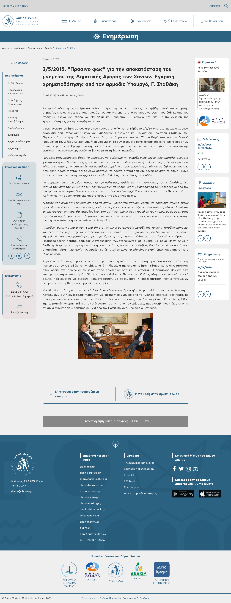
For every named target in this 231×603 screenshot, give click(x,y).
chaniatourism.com (91, 485)
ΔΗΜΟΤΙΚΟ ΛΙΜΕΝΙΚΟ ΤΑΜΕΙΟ (69, 583)
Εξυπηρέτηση (108, 21)
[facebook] (174, 469)
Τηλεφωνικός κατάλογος (139, 463)
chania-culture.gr (90, 473)
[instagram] (188, 469)
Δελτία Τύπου (35, 48)
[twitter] (181, 469)
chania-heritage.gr (91, 503)
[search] (226, 6)
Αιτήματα (214, 6)
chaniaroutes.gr (89, 497)
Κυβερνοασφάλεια (18, 155)
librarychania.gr (89, 515)
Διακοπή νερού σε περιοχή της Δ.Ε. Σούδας (208, 276)
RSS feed (129, 481)
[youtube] (195, 469)
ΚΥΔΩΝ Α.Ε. (115, 581)
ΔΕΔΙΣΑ (138, 578)
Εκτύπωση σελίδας (19, 183)
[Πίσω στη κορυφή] (115, 444)
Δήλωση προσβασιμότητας (140, 493)
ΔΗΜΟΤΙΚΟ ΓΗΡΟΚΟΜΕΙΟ (161, 581)
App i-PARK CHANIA (92, 540)
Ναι (135, 421)
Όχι (146, 421)
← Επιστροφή (19, 63)
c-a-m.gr (85, 528)
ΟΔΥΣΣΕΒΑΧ (204, 160)
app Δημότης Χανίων (93, 534)
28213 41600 (19, 292)
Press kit (129, 475)
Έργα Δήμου (131, 487)
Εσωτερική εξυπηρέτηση (139, 469)
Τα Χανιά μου (214, 21)
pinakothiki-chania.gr (92, 509)
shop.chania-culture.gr (93, 479)
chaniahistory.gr (89, 522)
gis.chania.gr (87, 466)
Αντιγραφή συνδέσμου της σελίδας (19, 224)
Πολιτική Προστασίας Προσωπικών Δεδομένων (124, 598)
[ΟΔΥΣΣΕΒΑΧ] (212, 153)
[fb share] (11, 256)
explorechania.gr (90, 491)
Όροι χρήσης (88, 598)
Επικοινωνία (179, 21)
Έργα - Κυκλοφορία (19, 141)
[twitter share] (19, 256)
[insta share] (27, 256)
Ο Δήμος (75, 21)
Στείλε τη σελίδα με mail (19, 202)
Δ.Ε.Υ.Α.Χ (92, 580)
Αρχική (5, 48)
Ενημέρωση (143, 21)
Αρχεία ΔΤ (50, 48)
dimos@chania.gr (19, 312)
